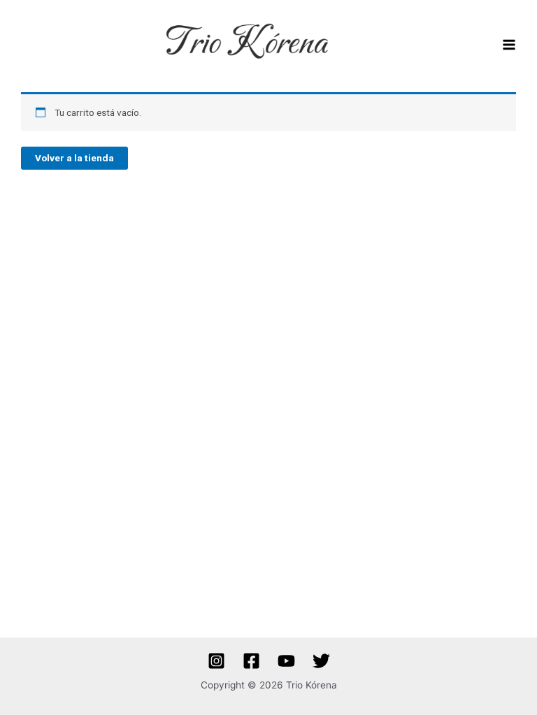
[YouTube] (286, 661)
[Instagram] (216, 661)
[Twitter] (321, 661)
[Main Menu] (509, 45)
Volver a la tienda (74, 157)
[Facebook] (251, 661)
